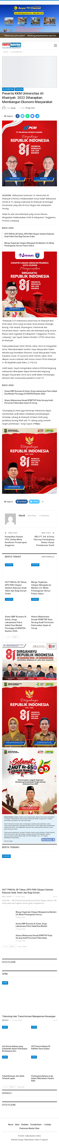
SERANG (35, 599)
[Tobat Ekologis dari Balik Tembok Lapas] (15, 1065)
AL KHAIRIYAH (8, 89)
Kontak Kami (36, 1124)
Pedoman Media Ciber (29, 1128)
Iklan (17, 1124)
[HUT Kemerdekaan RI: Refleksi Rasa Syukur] (44, 1035)
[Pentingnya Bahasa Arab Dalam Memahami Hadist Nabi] (44, 1065)
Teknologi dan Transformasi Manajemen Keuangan (28, 1016)
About (10, 1124)
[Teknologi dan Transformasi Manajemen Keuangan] (29, 997)
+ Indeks (47, 1124)
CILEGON (19, 89)
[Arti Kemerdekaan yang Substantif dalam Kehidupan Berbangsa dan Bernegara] (15, 1035)
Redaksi (25, 1124)
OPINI (5, 983)
